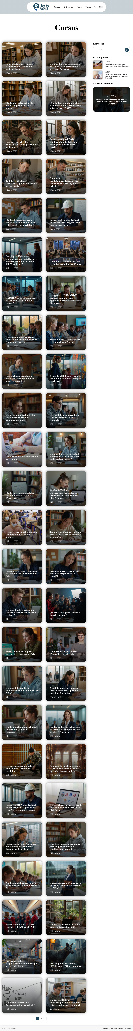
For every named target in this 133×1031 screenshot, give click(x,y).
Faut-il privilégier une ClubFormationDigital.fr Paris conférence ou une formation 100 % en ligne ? (21, 260)
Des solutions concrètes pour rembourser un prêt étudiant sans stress (117, 66)
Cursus (111, 96)
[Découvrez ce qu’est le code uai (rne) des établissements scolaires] (22, 527)
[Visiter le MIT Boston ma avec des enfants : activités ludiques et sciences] (66, 371)
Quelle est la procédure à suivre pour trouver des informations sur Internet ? (117, 76)
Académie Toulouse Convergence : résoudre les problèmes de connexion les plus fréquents (64, 494)
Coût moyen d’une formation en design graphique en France (65, 263)
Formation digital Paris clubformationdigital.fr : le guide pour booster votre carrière (63, 143)
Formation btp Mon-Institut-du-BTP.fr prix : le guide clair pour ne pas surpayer (65, 222)
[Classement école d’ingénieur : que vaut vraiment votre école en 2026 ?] (66, 878)
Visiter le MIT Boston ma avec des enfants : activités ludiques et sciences (65, 378)
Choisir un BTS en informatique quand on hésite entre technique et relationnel (65, 1002)
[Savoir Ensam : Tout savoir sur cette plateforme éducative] (66, 332)
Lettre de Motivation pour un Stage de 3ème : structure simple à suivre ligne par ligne (111, 101)
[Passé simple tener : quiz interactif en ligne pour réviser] (22, 644)
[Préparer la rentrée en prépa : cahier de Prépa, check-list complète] (66, 566)
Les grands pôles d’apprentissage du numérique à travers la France (21, 963)
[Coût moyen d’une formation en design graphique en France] (66, 254)
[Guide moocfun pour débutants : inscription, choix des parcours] (22, 722)
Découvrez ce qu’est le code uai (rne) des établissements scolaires (22, 534)
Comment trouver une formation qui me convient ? (20, 1004)
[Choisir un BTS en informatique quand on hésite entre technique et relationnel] (66, 995)
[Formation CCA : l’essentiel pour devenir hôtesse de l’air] (22, 917)
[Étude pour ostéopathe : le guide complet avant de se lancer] (22, 98)
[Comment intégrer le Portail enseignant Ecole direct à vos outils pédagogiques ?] (66, 449)
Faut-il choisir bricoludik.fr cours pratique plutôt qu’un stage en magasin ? (20, 378)
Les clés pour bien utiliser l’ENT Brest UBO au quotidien (66, 965)
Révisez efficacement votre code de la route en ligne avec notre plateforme (66, 807)
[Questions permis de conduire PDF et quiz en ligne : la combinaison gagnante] (66, 839)
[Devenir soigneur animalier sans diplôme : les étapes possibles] (22, 761)
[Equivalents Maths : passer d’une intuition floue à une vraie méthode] (22, 59)
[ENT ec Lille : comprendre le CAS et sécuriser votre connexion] (66, 410)
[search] (95, 7)
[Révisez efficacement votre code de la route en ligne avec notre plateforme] (66, 800)
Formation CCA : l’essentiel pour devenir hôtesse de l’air (20, 926)
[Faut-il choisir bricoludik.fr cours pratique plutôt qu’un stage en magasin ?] (22, 371)
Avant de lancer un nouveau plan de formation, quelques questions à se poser (64, 690)
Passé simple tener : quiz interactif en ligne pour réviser (21, 653)
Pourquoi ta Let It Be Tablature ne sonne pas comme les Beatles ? (22, 144)
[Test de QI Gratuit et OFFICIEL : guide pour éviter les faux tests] (22, 176)
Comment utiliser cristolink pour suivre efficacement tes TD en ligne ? (22, 612)
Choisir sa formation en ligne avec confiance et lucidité (65, 926)
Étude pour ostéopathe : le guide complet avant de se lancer (19, 105)
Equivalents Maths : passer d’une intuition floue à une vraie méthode (20, 66)
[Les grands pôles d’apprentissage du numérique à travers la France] (22, 956)
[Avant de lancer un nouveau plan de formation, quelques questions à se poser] (66, 683)
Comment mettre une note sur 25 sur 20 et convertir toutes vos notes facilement (65, 66)
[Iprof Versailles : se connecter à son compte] (22, 449)
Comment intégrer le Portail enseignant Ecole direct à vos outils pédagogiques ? (64, 456)
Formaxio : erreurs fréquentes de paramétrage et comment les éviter (22, 573)
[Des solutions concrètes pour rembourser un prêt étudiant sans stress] (97, 65)
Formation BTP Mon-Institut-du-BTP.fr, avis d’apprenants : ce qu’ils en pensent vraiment (21, 807)
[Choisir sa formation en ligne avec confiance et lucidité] (66, 917)
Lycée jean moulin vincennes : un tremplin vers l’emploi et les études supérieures (21, 339)
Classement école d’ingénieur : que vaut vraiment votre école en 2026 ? (65, 885)
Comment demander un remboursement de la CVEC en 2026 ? (22, 690)
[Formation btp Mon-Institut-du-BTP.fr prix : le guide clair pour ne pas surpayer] (66, 215)
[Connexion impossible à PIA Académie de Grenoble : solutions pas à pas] (22, 410)
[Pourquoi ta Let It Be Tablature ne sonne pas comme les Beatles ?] (22, 137)
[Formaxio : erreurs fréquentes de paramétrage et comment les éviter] (22, 566)
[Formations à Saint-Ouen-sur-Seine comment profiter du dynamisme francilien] (22, 839)
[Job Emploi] (41, 7)
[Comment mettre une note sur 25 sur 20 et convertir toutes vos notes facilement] (66, 59)
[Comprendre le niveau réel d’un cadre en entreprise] (66, 644)
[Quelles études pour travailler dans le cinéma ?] (66, 605)
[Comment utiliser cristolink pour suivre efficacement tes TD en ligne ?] (22, 605)
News (107, 61)
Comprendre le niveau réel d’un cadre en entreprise (63, 653)
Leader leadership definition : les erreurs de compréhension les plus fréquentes (65, 729)
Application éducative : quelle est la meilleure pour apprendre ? (22, 885)
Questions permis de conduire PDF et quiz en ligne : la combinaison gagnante (65, 846)
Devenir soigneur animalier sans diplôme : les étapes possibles (19, 768)
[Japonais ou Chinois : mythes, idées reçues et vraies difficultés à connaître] (66, 527)
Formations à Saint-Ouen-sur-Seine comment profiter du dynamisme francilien (21, 846)
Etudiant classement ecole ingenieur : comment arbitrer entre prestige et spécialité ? (21, 222)
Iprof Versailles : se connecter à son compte (22, 458)
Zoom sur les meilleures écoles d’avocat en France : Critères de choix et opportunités (65, 768)
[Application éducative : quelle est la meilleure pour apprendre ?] (22, 878)
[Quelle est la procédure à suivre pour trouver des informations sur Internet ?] (97, 75)
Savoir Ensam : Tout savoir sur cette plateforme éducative (66, 341)
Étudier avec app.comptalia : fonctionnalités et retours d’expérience (20, 495)
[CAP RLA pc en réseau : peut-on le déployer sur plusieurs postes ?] (22, 293)
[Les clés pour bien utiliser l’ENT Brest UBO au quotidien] (66, 956)
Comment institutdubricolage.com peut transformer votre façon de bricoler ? (64, 182)
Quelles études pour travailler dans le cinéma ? (65, 614)
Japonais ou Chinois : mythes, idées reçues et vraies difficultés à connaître (65, 534)
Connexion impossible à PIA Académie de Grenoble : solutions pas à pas (20, 417)
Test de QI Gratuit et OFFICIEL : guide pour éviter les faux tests (21, 183)
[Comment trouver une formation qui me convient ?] (22, 995)
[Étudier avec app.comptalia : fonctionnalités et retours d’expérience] (22, 488)
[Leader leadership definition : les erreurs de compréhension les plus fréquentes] (66, 722)
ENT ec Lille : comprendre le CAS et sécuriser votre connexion (64, 417)
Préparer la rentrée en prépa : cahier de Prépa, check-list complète (65, 573)
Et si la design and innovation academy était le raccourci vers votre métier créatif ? (65, 105)
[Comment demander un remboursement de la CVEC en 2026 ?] (22, 683)
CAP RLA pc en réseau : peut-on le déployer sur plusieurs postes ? (21, 300)
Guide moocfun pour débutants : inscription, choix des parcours (22, 729)
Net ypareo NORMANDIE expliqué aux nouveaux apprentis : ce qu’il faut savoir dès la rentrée (65, 299)
